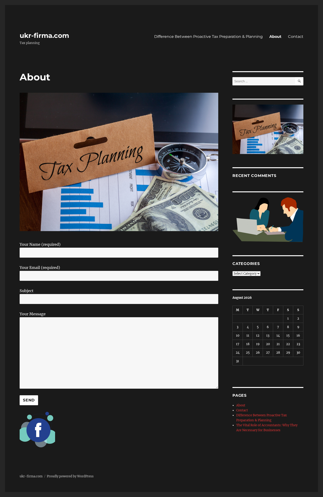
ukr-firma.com (44, 35)
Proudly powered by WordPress (70, 476)
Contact (295, 36)
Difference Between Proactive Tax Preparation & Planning (208, 36)
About (275, 36)
